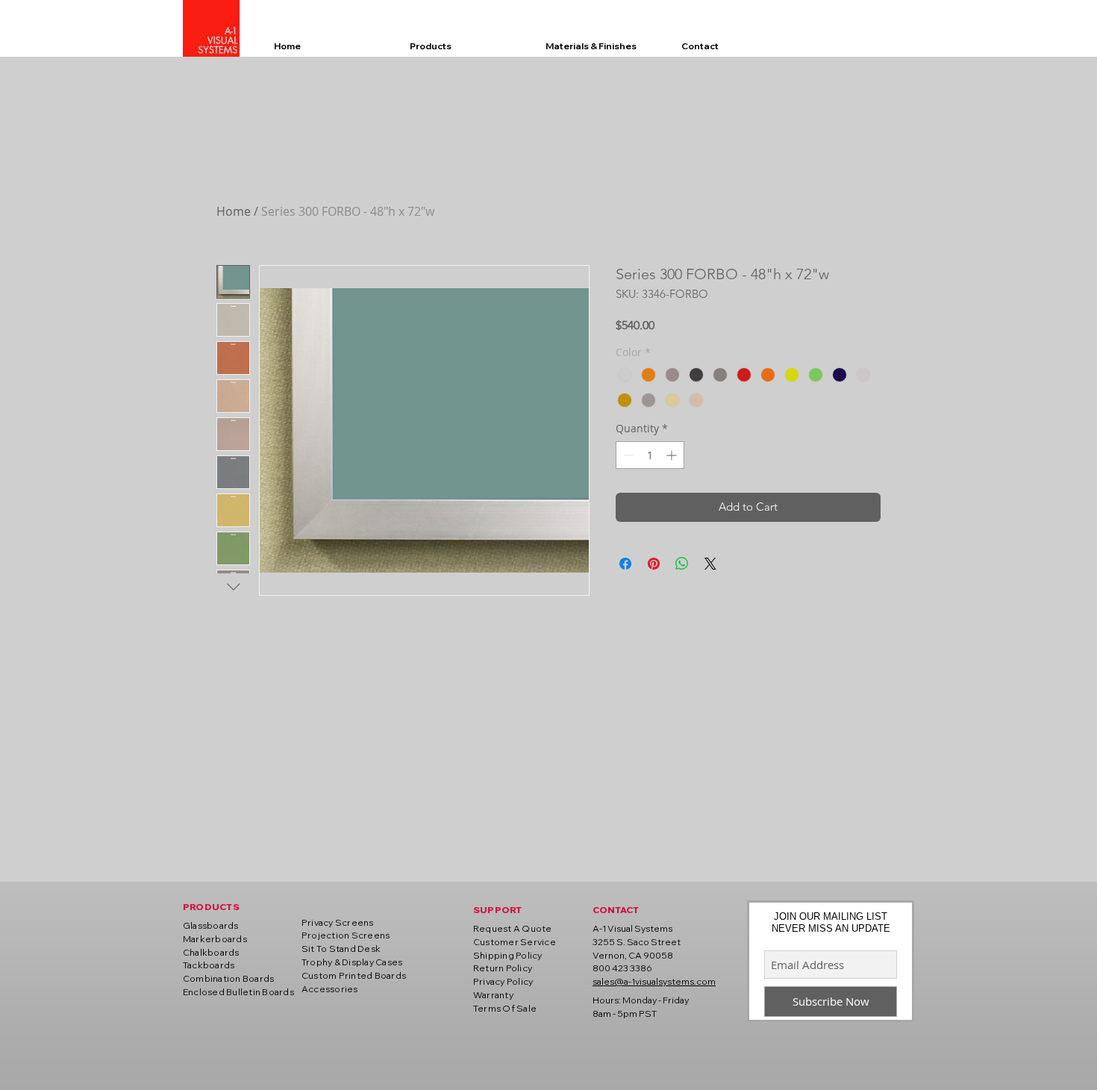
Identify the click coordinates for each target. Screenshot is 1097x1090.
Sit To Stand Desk (341, 948)
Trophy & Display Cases (351, 962)
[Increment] (672, 455)
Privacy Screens (337, 922)
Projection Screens (345, 935)
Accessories (329, 988)
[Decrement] (627, 455)
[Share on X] (710, 564)
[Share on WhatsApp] (682, 564)
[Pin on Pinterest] (654, 564)
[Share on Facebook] (625, 564)
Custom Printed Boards (353, 975)
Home (233, 211)
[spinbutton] (650, 455)
